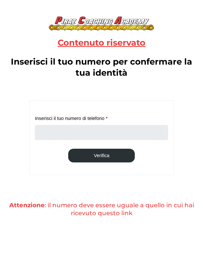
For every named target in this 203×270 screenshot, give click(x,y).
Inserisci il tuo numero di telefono (71, 118)
